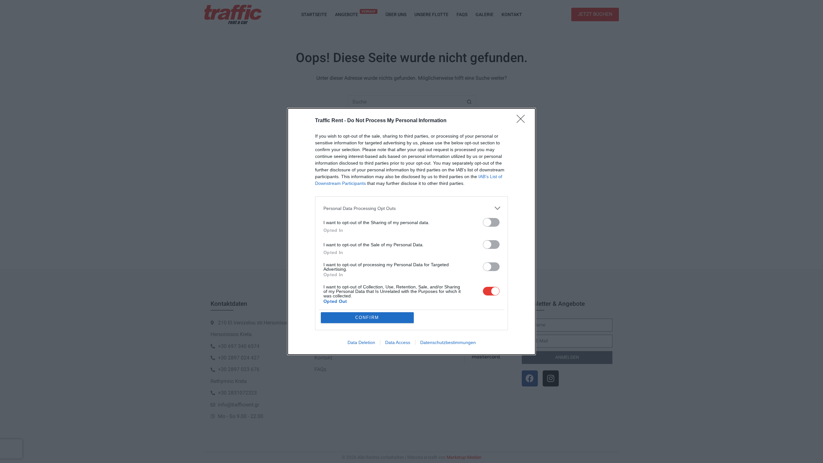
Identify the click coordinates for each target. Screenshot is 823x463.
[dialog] (411, 231)
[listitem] (411, 208)
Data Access (397, 342)
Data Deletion (361, 342)
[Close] (523, 121)
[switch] (491, 222)
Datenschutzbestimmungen (448, 342)
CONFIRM (367, 317)
